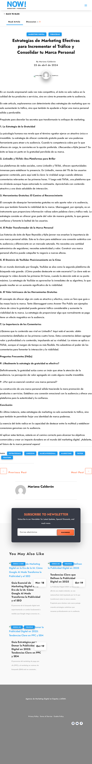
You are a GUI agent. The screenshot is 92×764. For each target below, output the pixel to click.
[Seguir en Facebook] (81, 723)
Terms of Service (46, 716)
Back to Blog (13, 14)
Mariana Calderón (47, 61)
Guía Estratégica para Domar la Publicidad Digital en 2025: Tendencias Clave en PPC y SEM (26, 649)
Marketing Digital (36, 34)
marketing (66, 453)
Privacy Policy (33, 716)
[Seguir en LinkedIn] (77, 723)
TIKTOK (80, 453)
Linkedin (30, 453)
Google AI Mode (18, 564)
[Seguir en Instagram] (73, 723)
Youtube (7, 457)
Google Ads (17, 627)
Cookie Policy (59, 716)
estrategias (15, 453)
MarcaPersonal (48, 453)
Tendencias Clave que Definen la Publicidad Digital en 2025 (63, 578)
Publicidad (55, 34)
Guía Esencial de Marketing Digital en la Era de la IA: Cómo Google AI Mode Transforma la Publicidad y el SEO (26, 591)
